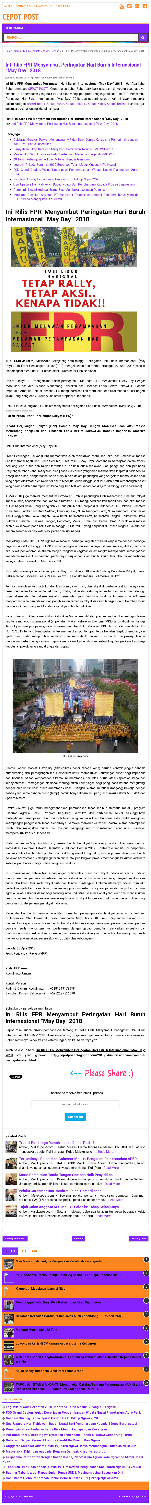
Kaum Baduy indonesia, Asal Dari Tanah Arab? (49, 1371)
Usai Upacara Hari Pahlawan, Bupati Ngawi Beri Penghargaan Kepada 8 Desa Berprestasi (74, 184)
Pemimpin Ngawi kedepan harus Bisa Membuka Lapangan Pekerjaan (60, 190)
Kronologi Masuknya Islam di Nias (40, 1289)
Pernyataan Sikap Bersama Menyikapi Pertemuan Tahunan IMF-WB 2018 (63, 149)
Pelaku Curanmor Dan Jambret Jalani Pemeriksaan (60, 1191)
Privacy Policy (43, 6)
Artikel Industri (76, 104)
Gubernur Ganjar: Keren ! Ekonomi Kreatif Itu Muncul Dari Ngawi (53, 1440)
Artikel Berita (36, 104)
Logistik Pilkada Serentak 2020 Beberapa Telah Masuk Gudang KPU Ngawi (64, 165)
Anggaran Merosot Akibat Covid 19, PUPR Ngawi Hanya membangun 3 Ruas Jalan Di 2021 (72, 1446)
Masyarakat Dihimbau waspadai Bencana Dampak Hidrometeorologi (56, 1451)
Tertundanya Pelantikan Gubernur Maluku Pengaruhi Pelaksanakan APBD (78, 1159)
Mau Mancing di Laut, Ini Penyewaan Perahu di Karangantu (59, 1261)
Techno (70, 78)
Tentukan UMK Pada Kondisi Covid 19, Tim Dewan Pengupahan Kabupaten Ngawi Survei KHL (74, 1467)
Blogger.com (139, 1496)
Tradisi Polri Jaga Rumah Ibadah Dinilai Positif (56, 1143)
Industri (53, 78)
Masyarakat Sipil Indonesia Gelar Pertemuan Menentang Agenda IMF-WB (63, 154)
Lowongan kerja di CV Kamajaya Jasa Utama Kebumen (56, 1343)
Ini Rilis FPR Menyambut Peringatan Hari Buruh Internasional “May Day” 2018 (65, 124)
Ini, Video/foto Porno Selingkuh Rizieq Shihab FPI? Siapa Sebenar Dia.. (67, 1275)
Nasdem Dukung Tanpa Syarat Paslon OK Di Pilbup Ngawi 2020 (56, 179)
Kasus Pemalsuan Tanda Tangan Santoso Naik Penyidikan (66, 1175)
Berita (37, 78)
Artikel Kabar (96, 104)
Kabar (61, 78)
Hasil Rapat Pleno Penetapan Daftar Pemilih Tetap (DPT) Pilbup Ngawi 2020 (62, 1478)
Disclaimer (63, 6)
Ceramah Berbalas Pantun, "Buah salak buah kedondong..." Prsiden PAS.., (69, 1316)
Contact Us (23, 6)
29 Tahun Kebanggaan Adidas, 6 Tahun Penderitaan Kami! (52, 159)
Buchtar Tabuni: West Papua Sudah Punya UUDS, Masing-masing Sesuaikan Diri (64, 1472)
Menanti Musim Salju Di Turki (37, 1330)
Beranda (15, 28)
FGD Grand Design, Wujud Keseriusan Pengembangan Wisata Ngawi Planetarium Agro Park (73, 1412)
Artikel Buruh (55, 104)
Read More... (106, 1152)
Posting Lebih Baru (15, 1238)
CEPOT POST (37, 89)
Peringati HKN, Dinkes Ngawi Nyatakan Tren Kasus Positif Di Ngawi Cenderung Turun (69, 1435)
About (8, 6)
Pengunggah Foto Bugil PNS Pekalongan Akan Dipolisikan (58, 1302)
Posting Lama (139, 1238)
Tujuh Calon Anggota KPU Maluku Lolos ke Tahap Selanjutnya (69, 1207)
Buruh (45, 78)
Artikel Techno (116, 104)
